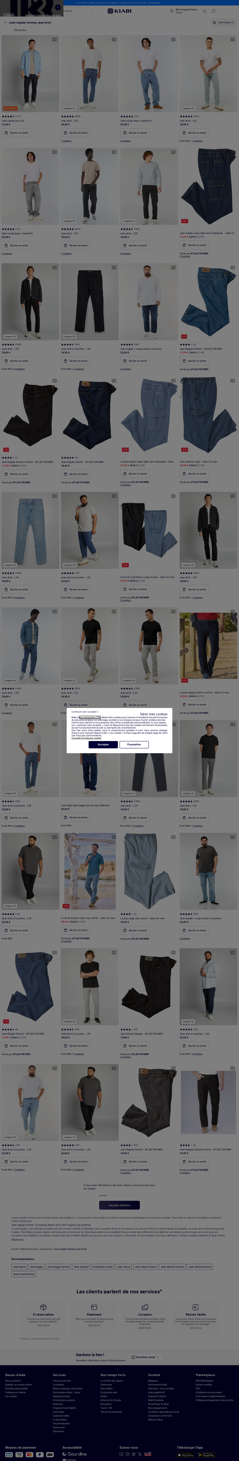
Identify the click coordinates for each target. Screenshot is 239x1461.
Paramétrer (134, 744)
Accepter (103, 744)
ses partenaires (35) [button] (90, 717)
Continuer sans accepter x (85, 711)
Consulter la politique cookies (86, 738)
